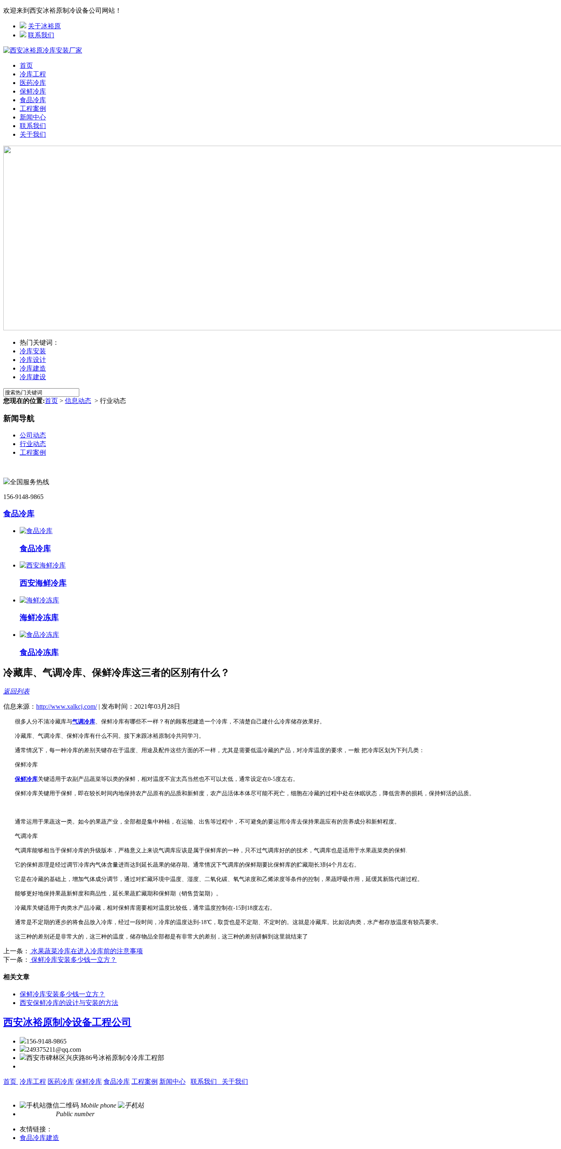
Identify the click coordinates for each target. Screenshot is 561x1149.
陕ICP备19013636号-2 (175, 1090)
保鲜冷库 (33, 91)
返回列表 (16, 691)
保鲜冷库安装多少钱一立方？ (73, 959)
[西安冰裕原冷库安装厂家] (42, 50)
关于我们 (33, 134)
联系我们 (41, 35)
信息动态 (78, 400)
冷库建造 (33, 368)
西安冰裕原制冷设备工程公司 (67, 1022)
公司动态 (33, 435)
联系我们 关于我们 (219, 1081)
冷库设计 (33, 359)
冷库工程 (33, 74)
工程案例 (33, 108)
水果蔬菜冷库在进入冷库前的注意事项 (86, 951)
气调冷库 (83, 722)
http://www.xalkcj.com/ (66, 706)
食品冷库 (33, 99)
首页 (26, 65)
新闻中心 (33, 117)
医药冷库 (33, 82)
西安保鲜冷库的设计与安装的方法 (69, 1002)
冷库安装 (33, 351)
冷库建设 (33, 376)
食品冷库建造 (39, 1137)
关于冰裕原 (44, 26)
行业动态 (33, 443)
